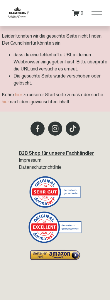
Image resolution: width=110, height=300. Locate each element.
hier (18, 94)
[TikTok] (73, 129)
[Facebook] (38, 129)
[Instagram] (55, 129)
